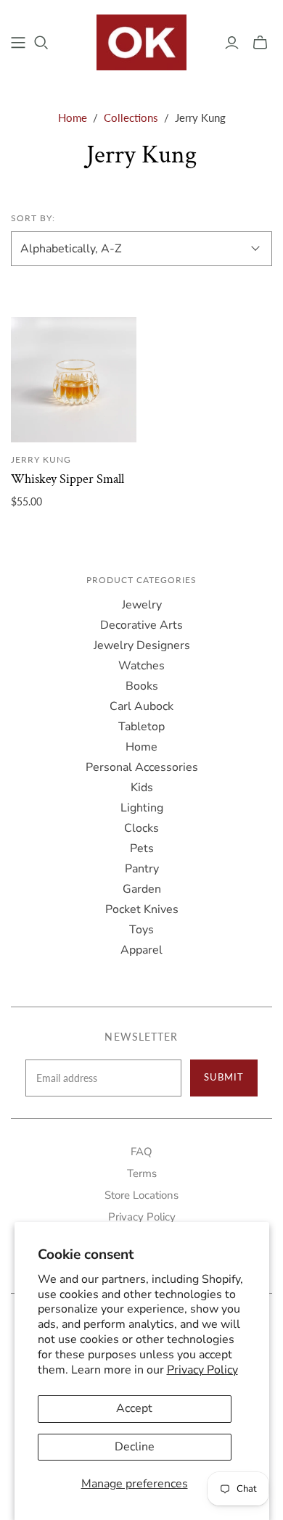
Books (142, 686)
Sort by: (33, 217)
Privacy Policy (202, 1370)
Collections (131, 117)
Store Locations (141, 1195)
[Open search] (41, 43)
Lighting (141, 808)
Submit (224, 1077)
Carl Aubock (141, 706)
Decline (135, 1447)
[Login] (231, 43)
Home (72, 117)
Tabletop (141, 727)
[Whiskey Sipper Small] (73, 379)
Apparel (141, 950)
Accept (134, 1408)
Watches (141, 666)
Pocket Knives (142, 909)
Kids (142, 788)
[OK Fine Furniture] (142, 40)
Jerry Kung (41, 459)
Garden (142, 889)
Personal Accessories (142, 767)
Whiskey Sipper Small (67, 479)
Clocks (141, 828)
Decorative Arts (141, 625)
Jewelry (142, 605)
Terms (142, 1173)
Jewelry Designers (142, 645)
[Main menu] (18, 43)
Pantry (142, 869)
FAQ (141, 1151)
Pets (142, 848)
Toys (141, 930)
